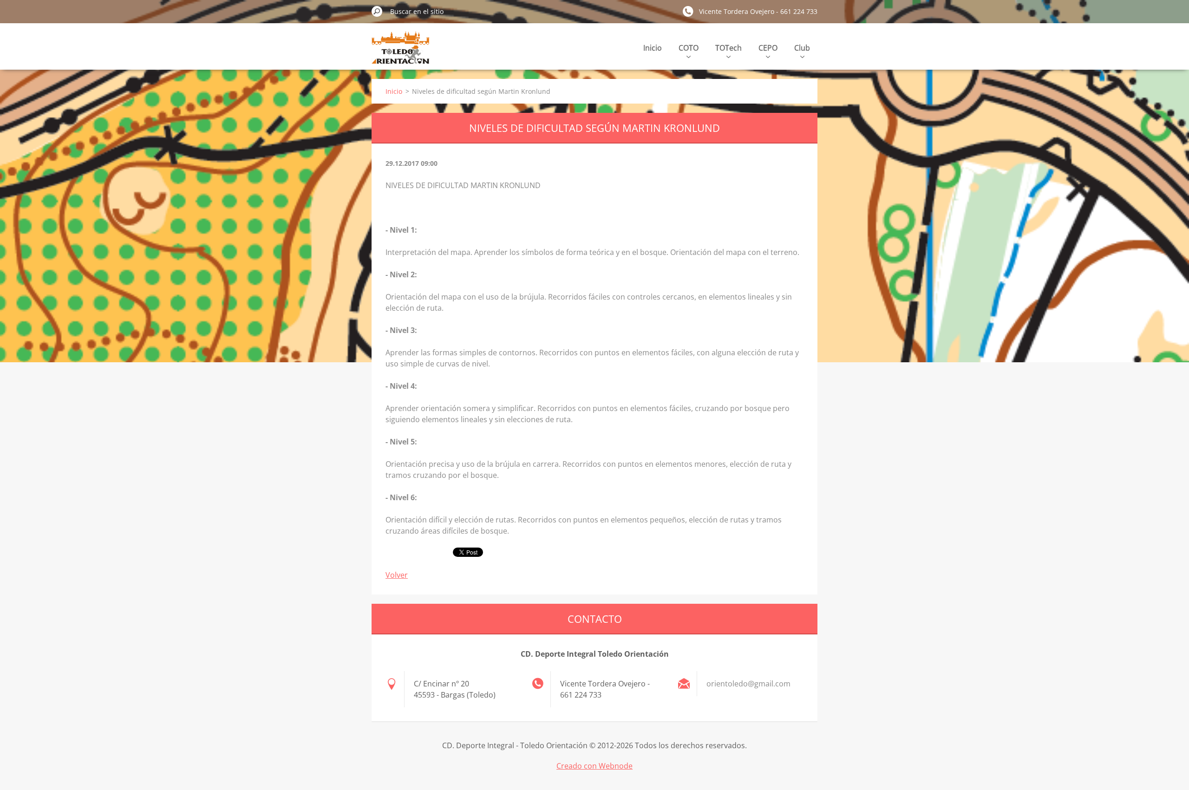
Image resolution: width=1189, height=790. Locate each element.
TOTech (728, 48)
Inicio (652, 48)
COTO (689, 48)
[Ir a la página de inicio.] (400, 52)
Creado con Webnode (594, 766)
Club (802, 48)
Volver (396, 575)
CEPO (767, 48)
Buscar (377, 11)
